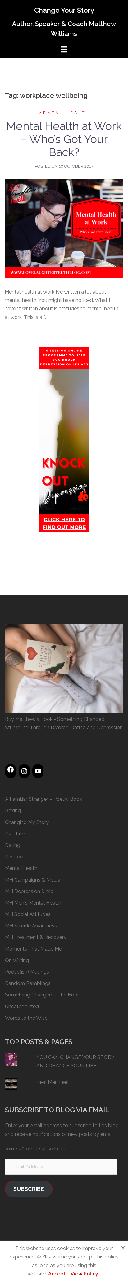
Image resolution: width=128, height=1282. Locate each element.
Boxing (13, 810)
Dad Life (15, 834)
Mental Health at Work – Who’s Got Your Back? (64, 139)
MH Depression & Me (29, 891)
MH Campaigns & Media (32, 880)
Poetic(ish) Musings (27, 972)
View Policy (84, 1274)
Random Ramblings (28, 983)
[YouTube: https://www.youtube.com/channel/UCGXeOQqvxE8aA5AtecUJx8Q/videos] (37, 771)
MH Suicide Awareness (31, 926)
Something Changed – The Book (42, 995)
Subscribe (28, 1189)
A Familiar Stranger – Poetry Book (43, 799)
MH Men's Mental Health (33, 903)
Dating (12, 845)
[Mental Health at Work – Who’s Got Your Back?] (64, 228)
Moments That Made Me (33, 949)
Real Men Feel (52, 1082)
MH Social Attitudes (28, 914)
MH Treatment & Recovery (35, 937)
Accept (57, 1274)
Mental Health (64, 113)
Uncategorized (22, 1006)
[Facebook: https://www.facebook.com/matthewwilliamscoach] (10, 769)
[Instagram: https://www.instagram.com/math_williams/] (24, 771)
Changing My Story (27, 822)
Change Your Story (64, 10)
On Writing (17, 960)
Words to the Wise (26, 1018)
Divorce (14, 857)
